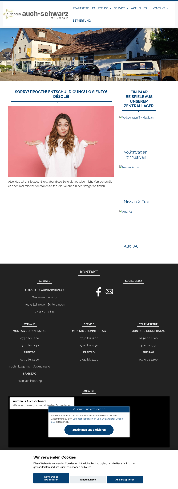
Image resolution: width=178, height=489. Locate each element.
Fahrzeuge (100, 8)
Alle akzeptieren (124, 479)
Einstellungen (88, 479)
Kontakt (159, 8)
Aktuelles (139, 8)
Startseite (81, 8)
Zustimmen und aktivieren (89, 429)
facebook (97, 291)
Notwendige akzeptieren (51, 478)
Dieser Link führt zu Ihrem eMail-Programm (108, 291)
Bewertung (82, 20)
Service (120, 8)
